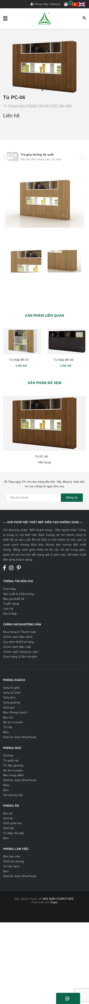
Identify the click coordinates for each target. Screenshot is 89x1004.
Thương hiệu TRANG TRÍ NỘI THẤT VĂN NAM (40, 105)
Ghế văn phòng (13, 861)
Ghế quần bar (12, 823)
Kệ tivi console (13, 722)
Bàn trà (8, 717)
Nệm (6, 785)
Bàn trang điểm (13, 775)
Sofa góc (9, 707)
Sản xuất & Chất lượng (18, 593)
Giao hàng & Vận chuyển (20, 656)
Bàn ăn (8, 813)
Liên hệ (8, 608)
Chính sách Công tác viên (20, 651)
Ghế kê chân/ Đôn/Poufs (19, 737)
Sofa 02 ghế (11, 687)
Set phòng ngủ (13, 795)
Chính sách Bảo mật (17, 646)
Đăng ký (55, 4)
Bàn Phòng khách (15, 712)
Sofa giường (11, 702)
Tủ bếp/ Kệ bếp (13, 833)
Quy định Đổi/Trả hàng (18, 641)
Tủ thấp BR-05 (63, 359)
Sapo (54, 902)
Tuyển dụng (11, 603)
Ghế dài (8, 828)
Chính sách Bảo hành (17, 636)
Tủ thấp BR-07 (19, 359)
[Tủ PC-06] (44, 423)
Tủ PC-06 (41, 456)
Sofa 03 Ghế (11, 692)
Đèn (6, 732)
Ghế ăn (8, 818)
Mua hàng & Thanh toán (19, 631)
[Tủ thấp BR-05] (67, 341)
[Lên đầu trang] (81, 991)
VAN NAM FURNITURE (58, 898)
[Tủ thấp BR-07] (22, 341)
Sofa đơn (9, 697)
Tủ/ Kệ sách (11, 866)
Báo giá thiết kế (13, 598)
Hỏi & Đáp (10, 613)
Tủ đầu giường (13, 765)
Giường (8, 755)
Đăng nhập (41, 4)
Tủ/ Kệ (7, 727)
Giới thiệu (9, 588)
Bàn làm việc (11, 856)
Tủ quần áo (11, 760)
